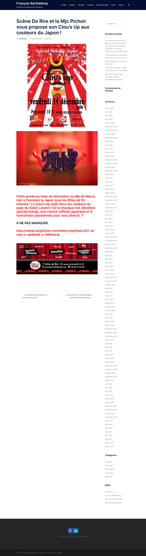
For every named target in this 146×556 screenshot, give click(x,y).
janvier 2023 (110, 233)
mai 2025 (108, 145)
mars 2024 (109, 185)
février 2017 (109, 443)
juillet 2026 (109, 108)
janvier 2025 (110, 156)
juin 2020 (108, 314)
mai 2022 (108, 259)
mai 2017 (108, 432)
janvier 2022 (110, 274)
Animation (72, 5)
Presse (113, 5)
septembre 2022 (111, 248)
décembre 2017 (111, 406)
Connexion (109, 492)
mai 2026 (108, 116)
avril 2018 (108, 391)
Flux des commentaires (113, 499)
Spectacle (90, 5)
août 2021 (109, 288)
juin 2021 (108, 296)
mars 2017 (109, 439)
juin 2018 (108, 384)
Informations (110, 469)
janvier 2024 (110, 193)
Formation (81, 5)
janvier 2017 (109, 447)
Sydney (60, 553)
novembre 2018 (111, 369)
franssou (23, 39)
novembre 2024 (111, 163)
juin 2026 (108, 112)
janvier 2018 (109, 402)
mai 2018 (108, 388)
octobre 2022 (110, 244)
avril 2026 (109, 119)
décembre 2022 (111, 237)
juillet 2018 (109, 380)
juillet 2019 (109, 340)
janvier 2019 (109, 362)
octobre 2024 (110, 167)
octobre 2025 (110, 134)
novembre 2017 (111, 410)
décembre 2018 (111, 366)
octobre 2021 (110, 285)
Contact (121, 5)
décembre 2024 (111, 160)
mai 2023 (108, 219)
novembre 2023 (111, 200)
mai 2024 (108, 178)
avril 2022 (109, 263)
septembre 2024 (111, 171)
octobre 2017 (110, 413)
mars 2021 (109, 299)
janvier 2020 (110, 325)
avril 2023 (109, 222)
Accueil (63, 5)
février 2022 (109, 270)
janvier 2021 (109, 307)
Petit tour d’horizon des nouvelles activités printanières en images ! (114, 76)
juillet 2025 (109, 141)
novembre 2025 (111, 130)
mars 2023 (109, 226)
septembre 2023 (111, 207)
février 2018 (109, 399)
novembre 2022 (111, 241)
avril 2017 (108, 435)
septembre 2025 (111, 138)
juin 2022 (108, 255)
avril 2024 (109, 182)
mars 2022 (109, 266)
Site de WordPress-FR (113, 503)
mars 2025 (109, 149)
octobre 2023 (110, 204)
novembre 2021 (111, 281)
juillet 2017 (109, 424)
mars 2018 (109, 395)
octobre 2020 (110, 311)
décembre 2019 (111, 329)
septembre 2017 (111, 417)
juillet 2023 (109, 211)
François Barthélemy (32, 3)
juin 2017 (108, 428)
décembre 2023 (111, 197)
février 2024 (109, 189)
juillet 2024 (109, 174)
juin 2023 (108, 215)
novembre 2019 (111, 333)
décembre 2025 (111, 127)
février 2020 (109, 321)
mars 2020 (109, 318)
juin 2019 (108, 344)
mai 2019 (108, 347)
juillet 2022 (109, 252)
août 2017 (109, 421)
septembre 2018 (111, 377)
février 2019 (109, 358)
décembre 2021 (111, 277)
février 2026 (109, 123)
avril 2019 (108, 351)
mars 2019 (109, 355)
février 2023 (109, 230)
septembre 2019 (111, 336)
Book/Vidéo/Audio (102, 5)
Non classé (109, 473)
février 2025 (109, 152)
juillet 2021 (109, 292)
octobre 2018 (110, 373)
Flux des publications (113, 495)
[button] (129, 5)
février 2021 (109, 303)
